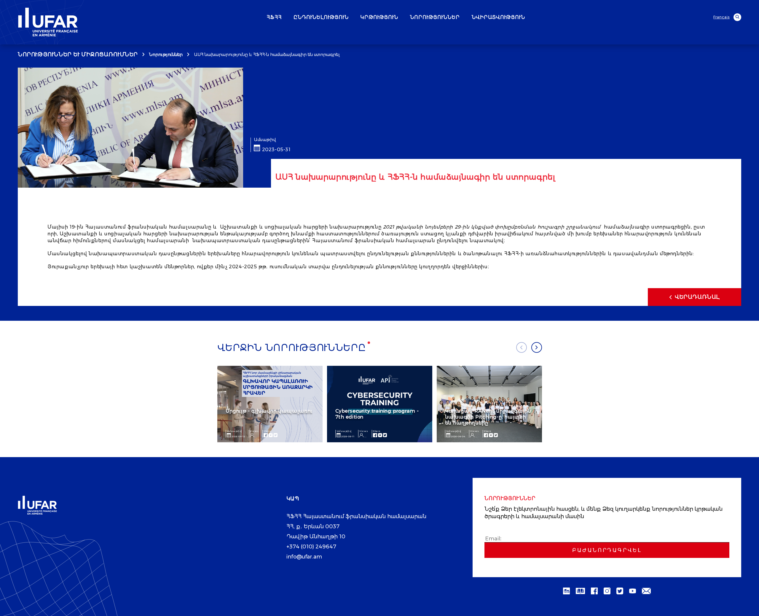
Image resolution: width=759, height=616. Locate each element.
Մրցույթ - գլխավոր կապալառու (269, 411)
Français (721, 17)
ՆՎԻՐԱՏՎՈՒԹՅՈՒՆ (498, 17)
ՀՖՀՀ (274, 17)
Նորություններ (166, 54)
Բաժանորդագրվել (607, 550)
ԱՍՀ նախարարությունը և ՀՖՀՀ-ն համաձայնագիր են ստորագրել (267, 54)
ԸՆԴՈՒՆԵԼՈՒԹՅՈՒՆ (321, 17)
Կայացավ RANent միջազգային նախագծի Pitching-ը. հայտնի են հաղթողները (488, 417)
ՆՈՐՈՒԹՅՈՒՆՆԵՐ (435, 17)
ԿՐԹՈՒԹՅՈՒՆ (379, 17)
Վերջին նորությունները (291, 347)
